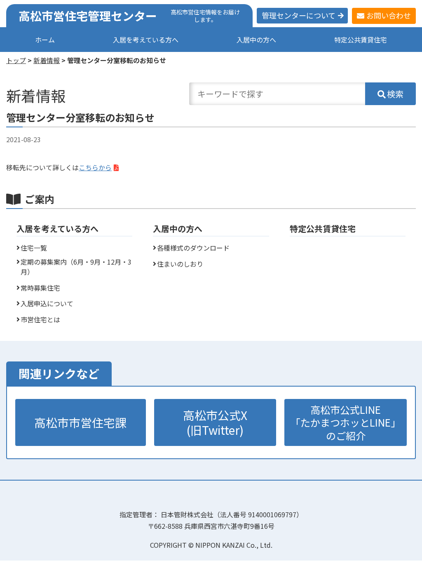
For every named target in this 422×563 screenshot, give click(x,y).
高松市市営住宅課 (80, 422)
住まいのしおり (180, 264)
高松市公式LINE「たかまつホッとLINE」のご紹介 (346, 422)
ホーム (45, 40)
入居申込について (47, 303)
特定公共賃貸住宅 (360, 40)
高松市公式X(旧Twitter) (215, 422)
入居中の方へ (256, 40)
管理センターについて (298, 15)
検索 (395, 94)
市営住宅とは (40, 319)
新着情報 (46, 60)
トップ (16, 60)
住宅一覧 (34, 248)
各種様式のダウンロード (193, 248)
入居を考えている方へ (145, 40)
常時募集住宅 (40, 288)
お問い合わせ (388, 15)
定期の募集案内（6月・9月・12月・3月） (76, 267)
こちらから (95, 167)
